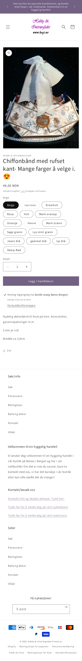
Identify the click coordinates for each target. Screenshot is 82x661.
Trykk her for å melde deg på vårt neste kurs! (37, 515)
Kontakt (13, 423)
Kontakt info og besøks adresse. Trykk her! (36, 498)
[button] (8, 27)
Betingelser (15, 405)
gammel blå (38, 241)
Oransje (12, 223)
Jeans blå (13, 241)
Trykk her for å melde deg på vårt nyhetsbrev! (38, 507)
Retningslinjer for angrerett (34, 646)
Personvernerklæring (63, 646)
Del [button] (9, 350)
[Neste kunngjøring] (74, 6)
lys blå (61, 241)
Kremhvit (52, 205)
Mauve (34, 224)
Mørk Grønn (54, 223)
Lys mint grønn (43, 232)
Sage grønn (14, 232)
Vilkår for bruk (16, 652)
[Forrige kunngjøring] (7, 6)
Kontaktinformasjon (66, 652)
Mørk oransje (48, 214)
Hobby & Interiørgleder (40, 641)
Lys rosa (32, 206)
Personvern (15, 396)
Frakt (22, 191)
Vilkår (11, 432)
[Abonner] (65, 606)
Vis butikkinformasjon (21, 305)
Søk (10, 387)
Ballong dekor (17, 414)
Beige (11, 205)
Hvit (26, 214)
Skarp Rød (14, 250)
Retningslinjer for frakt (40, 652)
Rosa (10, 214)
